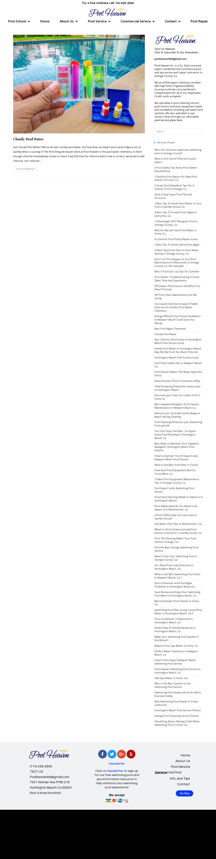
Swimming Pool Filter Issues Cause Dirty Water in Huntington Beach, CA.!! (178, 611)
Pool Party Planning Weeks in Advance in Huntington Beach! (178, 498)
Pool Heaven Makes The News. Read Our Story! (178, 373)
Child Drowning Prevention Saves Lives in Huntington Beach (177, 388)
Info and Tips (180, 778)
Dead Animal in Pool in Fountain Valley (177, 381)
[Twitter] (112, 754)
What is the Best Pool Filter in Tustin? (176, 465)
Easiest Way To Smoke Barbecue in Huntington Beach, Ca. (174, 629)
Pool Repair (199, 21)
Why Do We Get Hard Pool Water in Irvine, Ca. (175, 232)
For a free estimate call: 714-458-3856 (108, 3)
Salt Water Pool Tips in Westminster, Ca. (178, 524)
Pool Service (97, 21)
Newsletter (117, 763)
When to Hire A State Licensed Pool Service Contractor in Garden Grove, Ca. (178, 531)
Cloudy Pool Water (28, 139)
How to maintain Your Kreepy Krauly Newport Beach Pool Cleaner (176, 457)
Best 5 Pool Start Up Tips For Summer (176, 271)
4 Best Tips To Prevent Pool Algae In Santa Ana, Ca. (175, 214)
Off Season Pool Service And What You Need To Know (177, 287)
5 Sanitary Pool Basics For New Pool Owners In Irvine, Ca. (175, 178)
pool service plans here (168, 120)
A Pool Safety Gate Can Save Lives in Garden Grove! (175, 516)
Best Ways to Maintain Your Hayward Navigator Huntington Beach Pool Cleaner (176, 447)
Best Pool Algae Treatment (170, 328)
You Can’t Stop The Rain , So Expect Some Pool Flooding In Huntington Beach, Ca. (175, 434)
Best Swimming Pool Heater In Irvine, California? (176, 703)
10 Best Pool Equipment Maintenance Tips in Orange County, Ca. (176, 480)
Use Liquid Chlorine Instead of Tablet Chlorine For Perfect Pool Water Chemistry (176, 307)
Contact (171, 21)
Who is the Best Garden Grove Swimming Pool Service (172, 685)
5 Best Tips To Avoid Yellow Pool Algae (176, 244)
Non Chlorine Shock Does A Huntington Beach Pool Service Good (177, 341)
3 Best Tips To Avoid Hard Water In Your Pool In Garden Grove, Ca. (178, 205)
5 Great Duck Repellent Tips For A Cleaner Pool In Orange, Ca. (174, 187)
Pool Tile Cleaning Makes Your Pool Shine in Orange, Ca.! (175, 540)
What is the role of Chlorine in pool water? (175, 160)
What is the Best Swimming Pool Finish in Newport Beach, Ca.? (177, 576)
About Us (67, 21)
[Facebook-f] (102, 754)
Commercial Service (136, 21)
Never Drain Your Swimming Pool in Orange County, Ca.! (175, 558)
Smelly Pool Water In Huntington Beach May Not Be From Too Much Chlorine (177, 350)
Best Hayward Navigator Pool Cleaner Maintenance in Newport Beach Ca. (176, 406)
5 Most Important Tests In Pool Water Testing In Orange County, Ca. (176, 251)
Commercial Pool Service (168, 773)
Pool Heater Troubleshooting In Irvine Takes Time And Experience (176, 278)
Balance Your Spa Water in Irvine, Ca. (176, 645)
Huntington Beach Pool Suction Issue (176, 357)
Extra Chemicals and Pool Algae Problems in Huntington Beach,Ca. (174, 584)
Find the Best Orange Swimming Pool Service (176, 549)
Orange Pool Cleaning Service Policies (176, 716)
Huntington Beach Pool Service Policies (177, 710)
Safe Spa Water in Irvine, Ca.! (171, 678)
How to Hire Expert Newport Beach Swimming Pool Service (175, 661)
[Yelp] (131, 754)
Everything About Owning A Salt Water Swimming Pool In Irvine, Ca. (177, 723)
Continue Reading (27, 168)
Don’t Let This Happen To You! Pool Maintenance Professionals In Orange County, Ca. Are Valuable (176, 262)
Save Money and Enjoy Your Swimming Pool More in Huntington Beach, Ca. (177, 593)
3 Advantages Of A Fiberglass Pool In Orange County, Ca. (175, 223)
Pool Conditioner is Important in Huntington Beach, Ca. (173, 620)
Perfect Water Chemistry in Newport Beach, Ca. (176, 653)
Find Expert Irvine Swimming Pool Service (174, 489)
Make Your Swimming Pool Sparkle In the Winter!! (176, 638)
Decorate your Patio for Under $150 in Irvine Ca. (177, 397)
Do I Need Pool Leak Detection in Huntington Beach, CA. (173, 567)
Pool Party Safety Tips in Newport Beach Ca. (178, 364)
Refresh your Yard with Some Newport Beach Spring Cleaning (177, 415)
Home (44, 21)
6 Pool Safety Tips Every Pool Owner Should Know (175, 169)
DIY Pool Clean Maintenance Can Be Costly (175, 296)
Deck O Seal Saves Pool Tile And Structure (173, 196)
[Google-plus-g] (121, 754)
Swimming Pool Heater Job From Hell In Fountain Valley (177, 694)
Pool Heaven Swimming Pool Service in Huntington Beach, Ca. (177, 670)
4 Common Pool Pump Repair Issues (176, 239)
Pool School (17, 21)
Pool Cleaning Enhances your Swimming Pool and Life (178, 423)
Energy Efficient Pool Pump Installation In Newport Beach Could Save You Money (177, 319)
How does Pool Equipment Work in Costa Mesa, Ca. (175, 471)
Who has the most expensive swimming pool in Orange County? (178, 151)
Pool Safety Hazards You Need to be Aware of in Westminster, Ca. (175, 507)
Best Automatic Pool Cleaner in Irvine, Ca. (176, 602)
